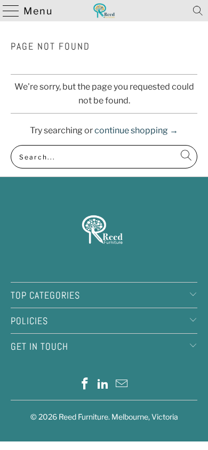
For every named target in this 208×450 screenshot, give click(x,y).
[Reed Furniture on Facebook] (85, 385)
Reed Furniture (83, 416)
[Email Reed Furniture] (122, 385)
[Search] (198, 10)
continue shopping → (136, 130)
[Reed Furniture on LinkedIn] (103, 385)
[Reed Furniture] (104, 10)
